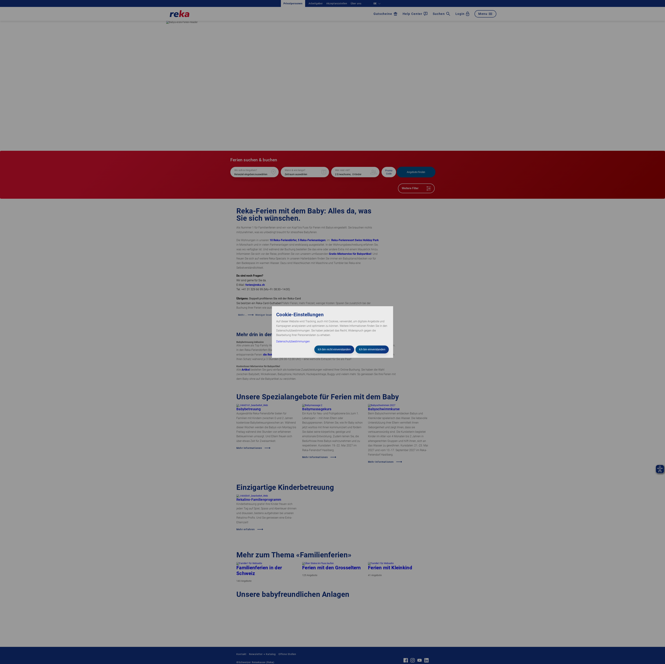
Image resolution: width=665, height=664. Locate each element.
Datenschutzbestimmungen (293, 341)
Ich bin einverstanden (372, 349)
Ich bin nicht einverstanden (334, 349)
